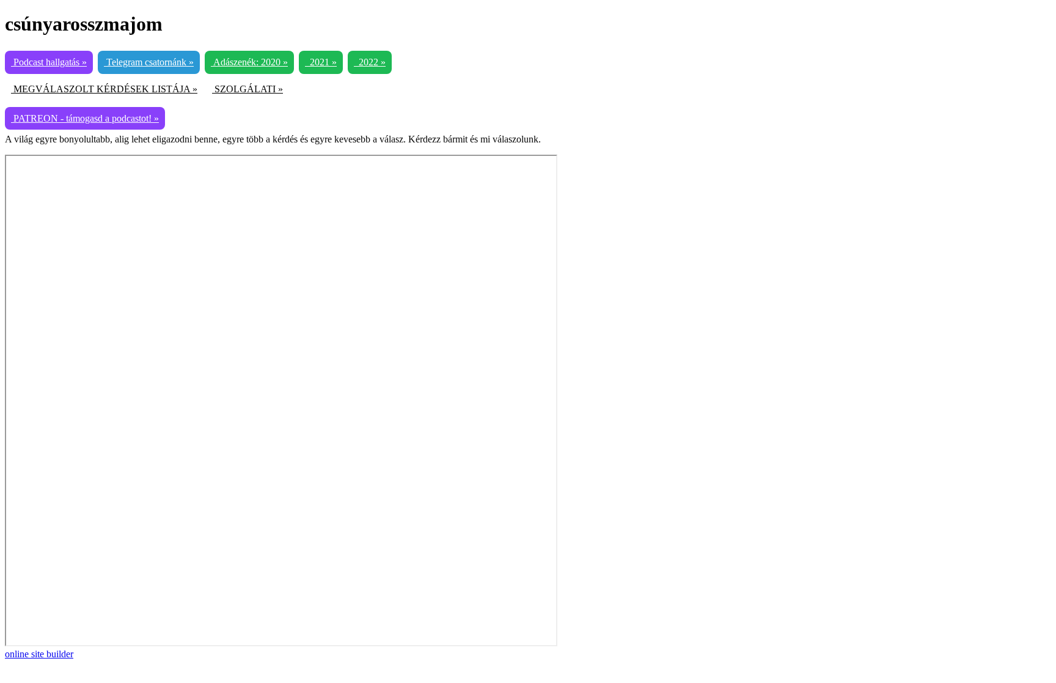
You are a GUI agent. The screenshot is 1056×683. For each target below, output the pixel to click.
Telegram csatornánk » (149, 62)
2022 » (370, 62)
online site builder (39, 654)
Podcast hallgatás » (49, 62)
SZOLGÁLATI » (247, 89)
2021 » (321, 62)
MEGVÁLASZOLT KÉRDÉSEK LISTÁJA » (104, 89)
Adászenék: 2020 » (249, 62)
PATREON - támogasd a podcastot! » (85, 118)
